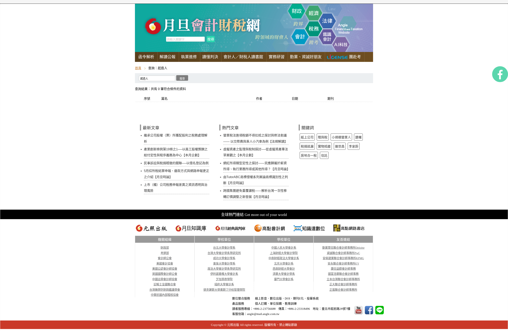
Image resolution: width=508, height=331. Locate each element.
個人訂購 (261, 303)
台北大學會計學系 (224, 247)
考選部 (165, 253)
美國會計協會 (164, 263)
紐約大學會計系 (224, 284)
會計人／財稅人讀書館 (243, 57)
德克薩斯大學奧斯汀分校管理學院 (224, 289)
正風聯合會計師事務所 (343, 289)
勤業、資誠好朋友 (306, 57)
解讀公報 (167, 57)
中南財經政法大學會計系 (283, 258)
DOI (287, 298)
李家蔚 (353, 146)
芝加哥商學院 (224, 279)
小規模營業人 (341, 137)
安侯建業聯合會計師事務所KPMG (343, 258)
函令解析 (146, 57)
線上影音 (261, 298)
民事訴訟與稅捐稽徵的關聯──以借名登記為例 (176, 163)
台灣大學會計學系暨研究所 (224, 253)
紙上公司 (307, 137)
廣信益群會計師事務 (343, 268)
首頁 (138, 68)
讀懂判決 (210, 57)
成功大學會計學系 (224, 258)
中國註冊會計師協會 (164, 279)
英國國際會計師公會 (164, 273)
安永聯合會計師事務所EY (343, 263)
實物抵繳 (324, 146)
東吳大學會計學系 (224, 263)
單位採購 (276, 303)
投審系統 (313, 298)
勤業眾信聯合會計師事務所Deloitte (343, 247)
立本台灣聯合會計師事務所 (343, 279)
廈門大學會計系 (283, 279)
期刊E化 (298, 298)
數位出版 (276, 298)
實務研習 (277, 57)
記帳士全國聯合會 (165, 284)
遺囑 (358, 137)
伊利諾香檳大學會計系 (224, 273)
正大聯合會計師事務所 (343, 284)
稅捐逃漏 (307, 146)
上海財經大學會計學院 (284, 253)
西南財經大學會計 (284, 268)
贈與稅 (322, 137)
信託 (324, 155)
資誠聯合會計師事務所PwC (343, 253)
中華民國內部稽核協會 (165, 294)
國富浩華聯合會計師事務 (343, 273)
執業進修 (189, 57)
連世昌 (339, 146)
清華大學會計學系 (284, 273)
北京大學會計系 (283, 263)
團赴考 (354, 57)
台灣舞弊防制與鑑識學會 (164, 289)
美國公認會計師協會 (164, 268)
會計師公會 (165, 258)
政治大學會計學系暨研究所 (224, 268)
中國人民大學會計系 (283, 247)
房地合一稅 (309, 155)
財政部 (165, 247)
